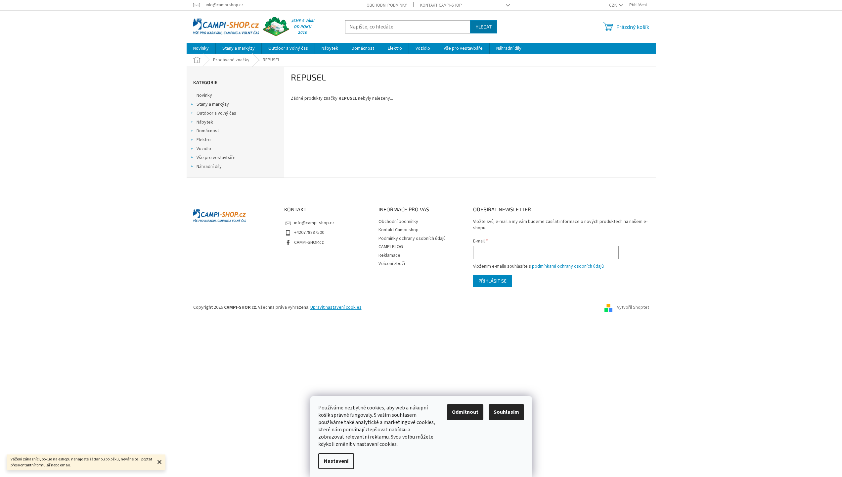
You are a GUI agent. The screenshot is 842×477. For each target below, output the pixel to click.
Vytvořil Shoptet (633, 307)
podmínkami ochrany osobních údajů (568, 266)
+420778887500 (309, 232)
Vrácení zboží (391, 263)
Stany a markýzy (213, 104)
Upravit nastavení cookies (336, 307)
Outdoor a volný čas (216, 113)
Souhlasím (506, 412)
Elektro (204, 139)
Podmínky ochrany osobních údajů (412, 238)
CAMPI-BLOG (390, 246)
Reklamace (389, 255)
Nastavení (336, 461)
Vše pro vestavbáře (216, 157)
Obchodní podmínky (387, 5)
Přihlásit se (492, 281)
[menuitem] (201, 48)
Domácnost (208, 131)
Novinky (204, 95)
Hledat (483, 26)
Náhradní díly (209, 166)
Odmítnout (465, 412)
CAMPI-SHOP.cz (309, 242)
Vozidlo (204, 148)
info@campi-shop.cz (314, 223)
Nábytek (205, 122)
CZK (613, 5)
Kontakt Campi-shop (441, 5)
